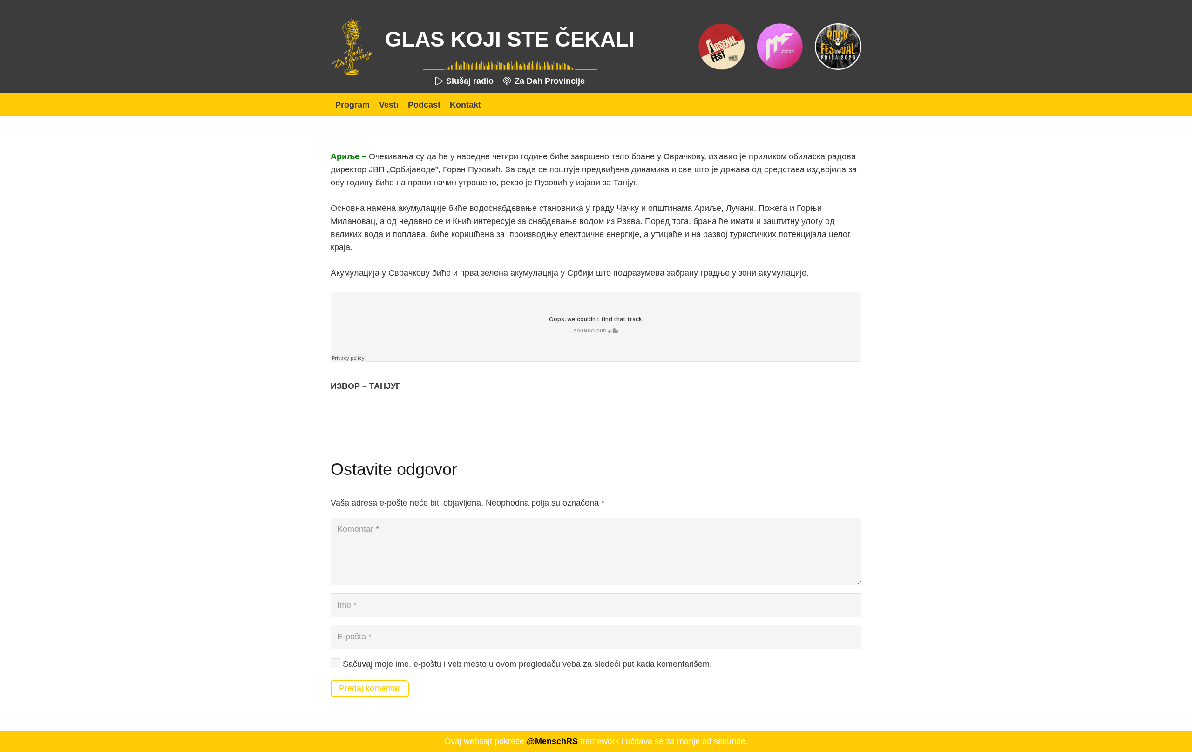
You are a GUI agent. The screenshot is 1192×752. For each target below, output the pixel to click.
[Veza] (352, 46)
